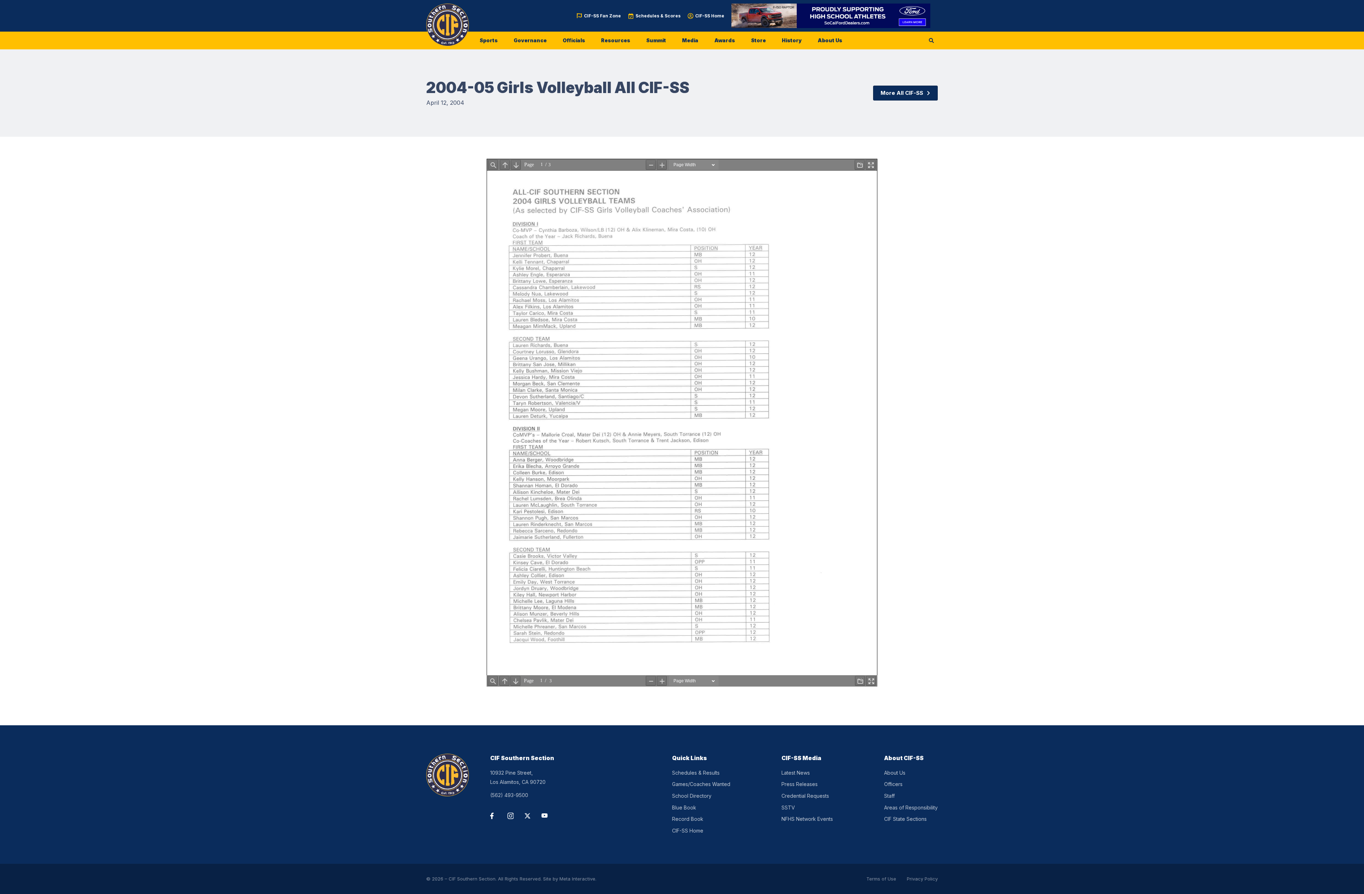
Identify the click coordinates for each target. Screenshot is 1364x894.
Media (690, 40)
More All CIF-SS (902, 93)
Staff (889, 796)
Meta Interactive (577, 879)
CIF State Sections (905, 819)
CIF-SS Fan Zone (602, 15)
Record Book (687, 819)
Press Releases (799, 784)
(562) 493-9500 (509, 795)
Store (758, 40)
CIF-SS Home (709, 15)
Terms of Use (881, 879)
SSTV (788, 807)
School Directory (691, 796)
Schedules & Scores (658, 15)
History (792, 40)
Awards (724, 40)
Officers (893, 784)
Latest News (795, 773)
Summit (656, 40)
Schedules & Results (696, 773)
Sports (489, 40)
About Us (830, 40)
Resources (615, 40)
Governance (530, 40)
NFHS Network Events (807, 819)
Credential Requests (805, 796)
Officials (574, 40)
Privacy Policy (922, 879)
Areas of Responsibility (911, 807)
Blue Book (684, 807)
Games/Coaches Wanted (701, 784)
